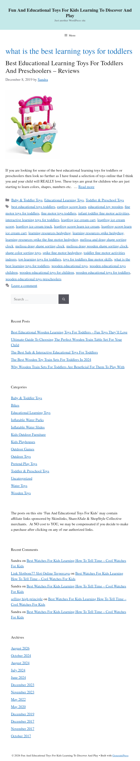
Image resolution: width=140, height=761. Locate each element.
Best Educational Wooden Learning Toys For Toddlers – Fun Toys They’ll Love (69, 332)
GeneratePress (120, 755)
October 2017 (21, 735)
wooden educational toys (69, 265)
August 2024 (20, 662)
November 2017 (22, 728)
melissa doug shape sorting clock (40, 246)
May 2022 (18, 699)
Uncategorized (21, 478)
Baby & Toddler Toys (26, 200)
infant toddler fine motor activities (103, 213)
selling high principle (27, 598)
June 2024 (18, 677)
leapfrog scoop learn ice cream (77, 226)
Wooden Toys (21, 492)
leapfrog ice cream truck (34, 226)
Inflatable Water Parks (27, 419)
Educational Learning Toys (64, 200)
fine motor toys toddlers (58, 213)
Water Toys (19, 485)
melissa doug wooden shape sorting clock (97, 246)
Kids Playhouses (23, 441)
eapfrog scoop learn (71, 206)
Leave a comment (24, 285)
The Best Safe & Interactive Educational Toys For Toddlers (54, 352)
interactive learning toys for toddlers (32, 219)
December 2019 (22, 713)
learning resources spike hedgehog (98, 232)
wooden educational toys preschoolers (33, 278)
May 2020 (18, 706)
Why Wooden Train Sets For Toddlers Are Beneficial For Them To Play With (68, 366)
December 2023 (22, 684)
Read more (86, 186)
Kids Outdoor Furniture (28, 434)
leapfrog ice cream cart (78, 219)
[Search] (64, 299)
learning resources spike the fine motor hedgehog (41, 239)
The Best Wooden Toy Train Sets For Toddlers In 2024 (51, 359)
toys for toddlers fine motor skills (87, 259)
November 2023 (22, 692)
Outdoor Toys (21, 456)
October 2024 (21, 655)
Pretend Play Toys (24, 463)
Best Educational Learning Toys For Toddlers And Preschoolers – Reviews (64, 66)
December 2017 (22, 721)
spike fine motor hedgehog (62, 252)
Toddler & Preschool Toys (105, 200)
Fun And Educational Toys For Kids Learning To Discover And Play (70, 13)
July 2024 (18, 670)
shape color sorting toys (23, 252)
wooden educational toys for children (47, 272)
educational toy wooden (105, 206)
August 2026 (20, 648)
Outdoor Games (22, 449)
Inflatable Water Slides (28, 427)
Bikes (15, 405)
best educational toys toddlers (33, 206)
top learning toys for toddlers (39, 259)
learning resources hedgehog (49, 232)
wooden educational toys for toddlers (103, 272)
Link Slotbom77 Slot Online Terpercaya (40, 573)
